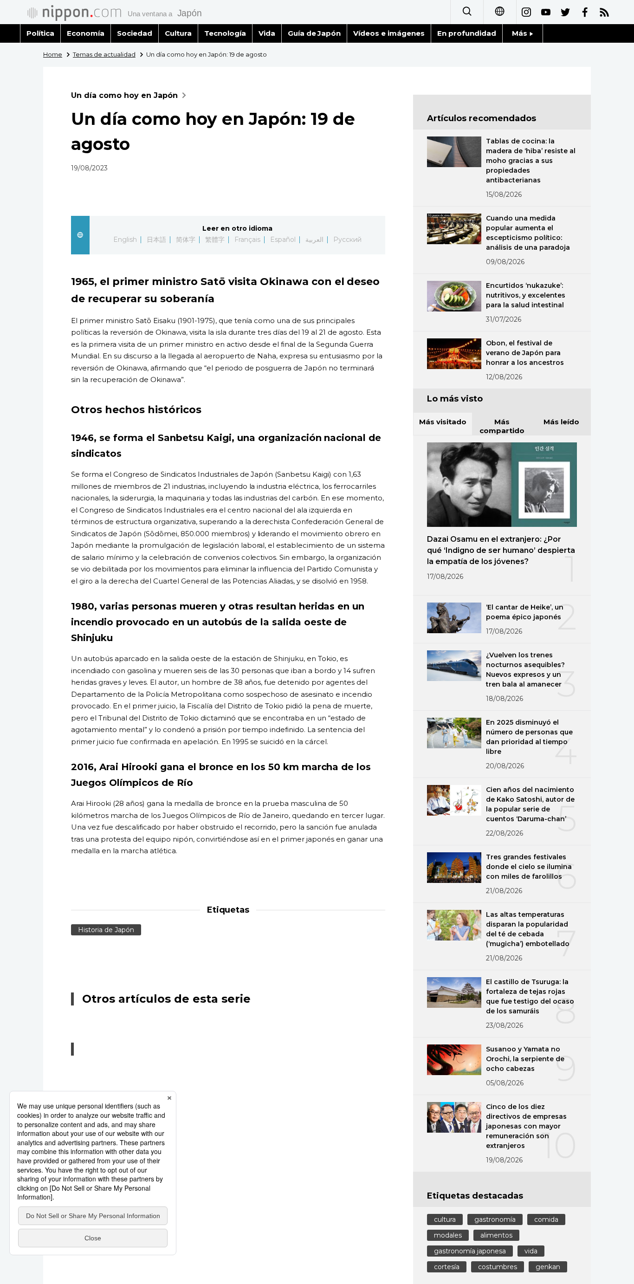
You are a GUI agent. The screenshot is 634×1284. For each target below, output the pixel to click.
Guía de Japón (314, 33)
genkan (548, 1267)
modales (448, 1235)
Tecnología (225, 33)
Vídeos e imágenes (389, 33)
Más (520, 33)
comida (546, 1219)
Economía (85, 33)
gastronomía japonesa (470, 1251)
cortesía (446, 1267)
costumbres (497, 1267)
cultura (445, 1219)
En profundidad (466, 33)
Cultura (178, 33)
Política (40, 33)
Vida (267, 33)
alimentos (496, 1235)
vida (530, 1251)
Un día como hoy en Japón (124, 95)
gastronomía (495, 1219)
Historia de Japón (106, 930)
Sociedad (134, 33)
